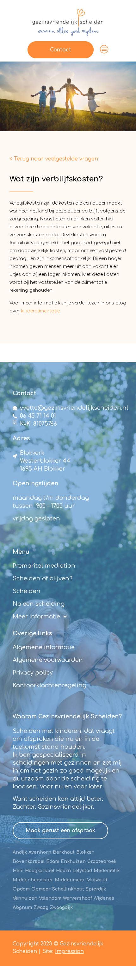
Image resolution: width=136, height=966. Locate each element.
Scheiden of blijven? (42, 578)
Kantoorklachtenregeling (49, 685)
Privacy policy (33, 672)
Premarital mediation (44, 566)
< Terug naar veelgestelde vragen (53, 159)
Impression (69, 951)
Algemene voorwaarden (48, 660)
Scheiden (26, 591)
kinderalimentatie (40, 311)
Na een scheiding (39, 604)
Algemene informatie (44, 647)
